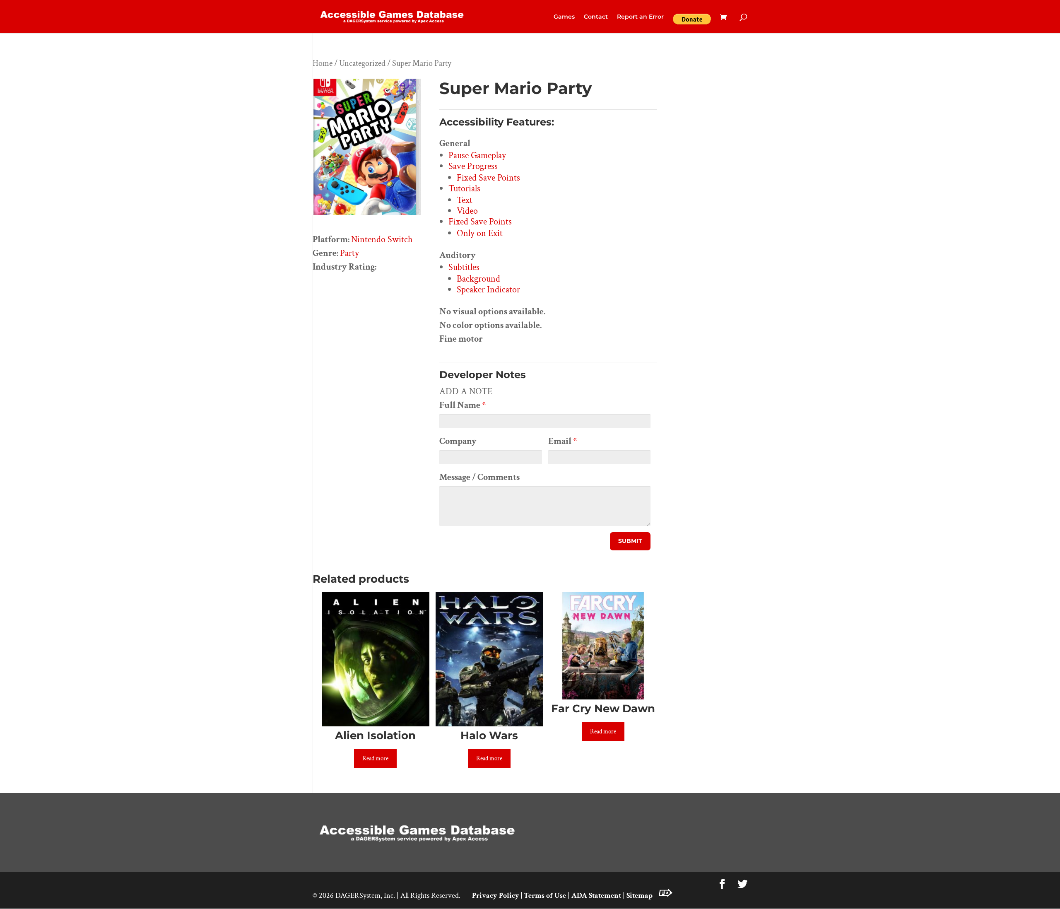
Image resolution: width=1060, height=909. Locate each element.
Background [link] (478, 279)
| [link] (521, 895)
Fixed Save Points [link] (488, 178)
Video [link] (467, 211)
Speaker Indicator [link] (488, 290)
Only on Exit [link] (480, 233)
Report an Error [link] (640, 17)
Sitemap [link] (639, 895)
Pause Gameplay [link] (477, 155)
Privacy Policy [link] (495, 895)
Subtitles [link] (463, 267)
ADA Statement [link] (596, 895)
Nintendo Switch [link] (381, 240)
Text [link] (464, 200)
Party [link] (349, 253)
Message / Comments (479, 477)
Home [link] (322, 63)
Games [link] (564, 17)
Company (458, 441)
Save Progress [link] (473, 166)
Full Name (462, 405)
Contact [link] (596, 17)
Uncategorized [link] (362, 63)
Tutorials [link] (464, 189)
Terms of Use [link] (545, 895)
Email (562, 441)
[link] (392, 16)
